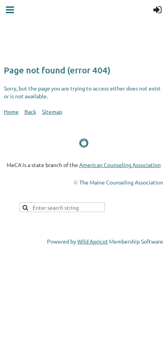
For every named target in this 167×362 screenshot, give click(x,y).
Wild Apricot (92, 241)
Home (11, 111)
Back (30, 111)
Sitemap (52, 111)
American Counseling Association (120, 164)
